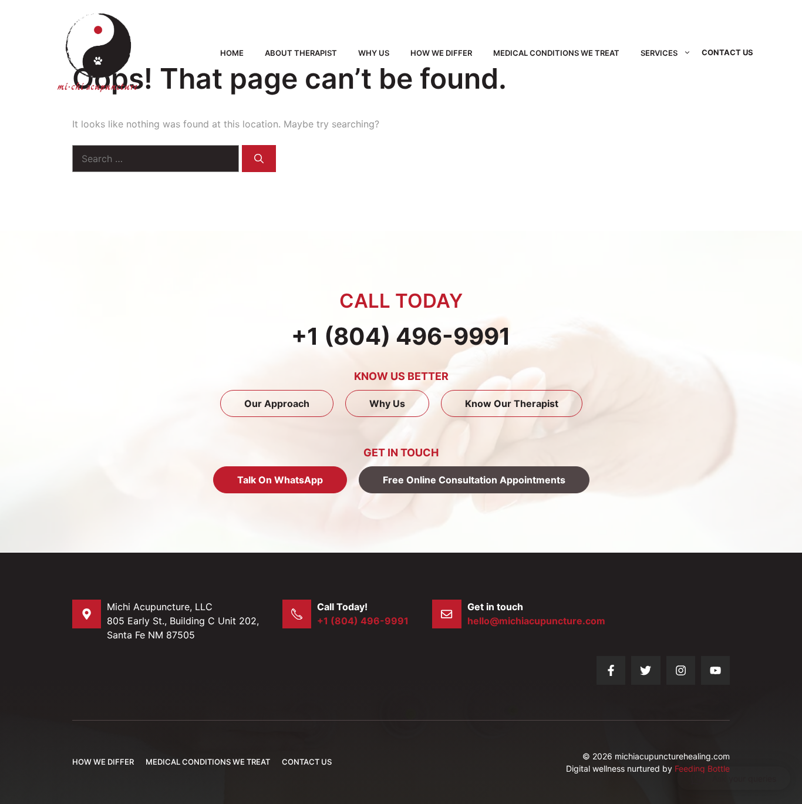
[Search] (259, 158)
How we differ (441, 53)
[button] (733, 778)
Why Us (373, 53)
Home (232, 53)
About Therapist (301, 53)
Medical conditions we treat (556, 53)
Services (659, 53)
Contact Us (727, 52)
